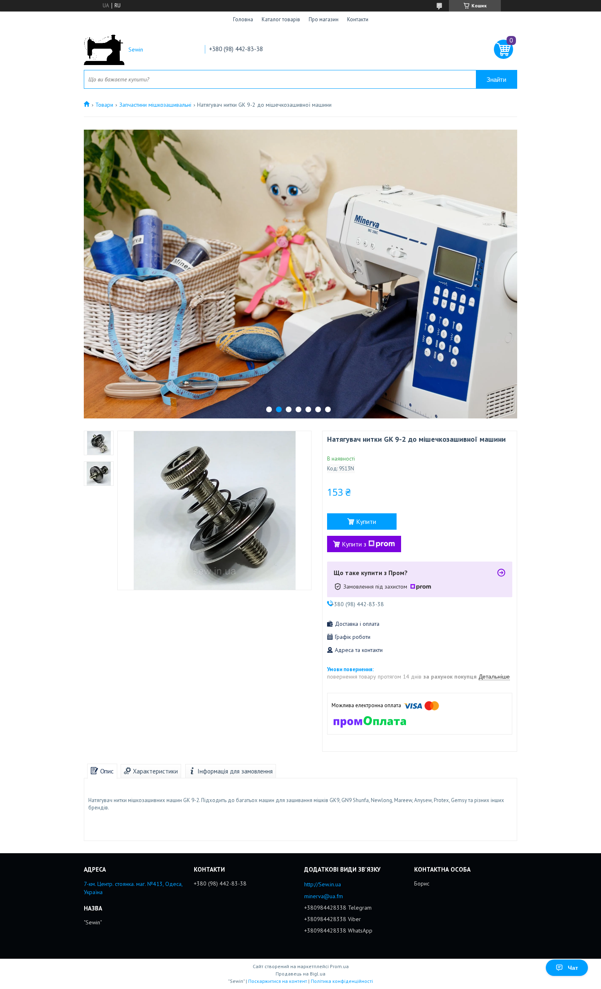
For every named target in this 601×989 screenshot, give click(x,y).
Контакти (357, 19)
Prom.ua (339, 966)
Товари (104, 104)
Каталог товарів (281, 19)
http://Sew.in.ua (322, 884)
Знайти (496, 79)
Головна (243, 19)
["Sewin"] (104, 49)
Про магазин (324, 19)
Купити (366, 521)
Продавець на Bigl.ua (300, 974)
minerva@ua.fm (323, 896)
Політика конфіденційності (342, 981)
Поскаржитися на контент (277, 981)
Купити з (354, 544)
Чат (573, 967)
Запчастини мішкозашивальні (155, 104)
